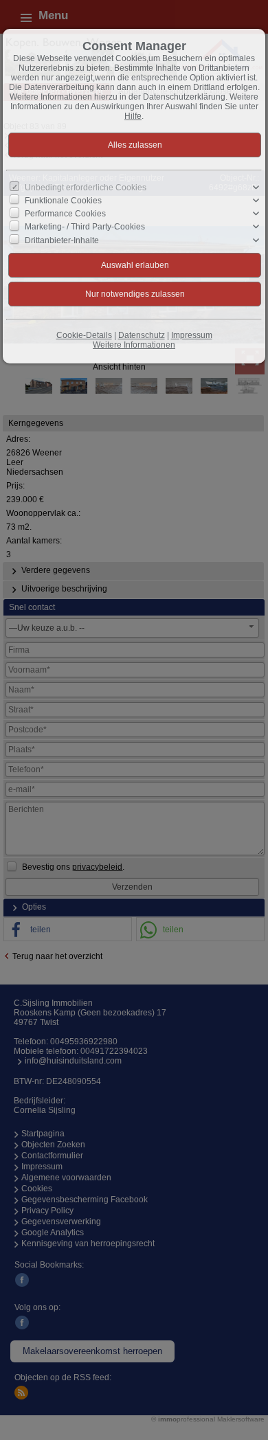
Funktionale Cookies (63, 200)
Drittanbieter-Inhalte (62, 240)
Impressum (191, 335)
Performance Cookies (65, 213)
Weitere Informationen (134, 345)
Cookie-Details (84, 335)
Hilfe (133, 116)
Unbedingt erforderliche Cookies (85, 187)
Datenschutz (141, 335)
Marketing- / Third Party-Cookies (85, 227)
